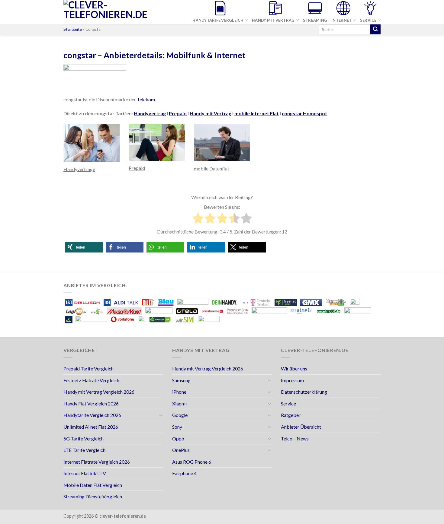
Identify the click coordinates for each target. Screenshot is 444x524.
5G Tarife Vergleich (83, 438)
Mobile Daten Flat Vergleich (92, 485)
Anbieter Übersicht (301, 427)
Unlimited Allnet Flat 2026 (90, 427)
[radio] (198, 219)
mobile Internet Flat (256, 113)
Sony (177, 427)
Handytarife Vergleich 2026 (92, 415)
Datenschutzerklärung (304, 392)
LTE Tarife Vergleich (84, 450)
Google (180, 415)
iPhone (179, 392)
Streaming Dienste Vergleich (92, 496)
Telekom (146, 99)
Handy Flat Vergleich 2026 (91, 403)
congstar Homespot (304, 113)
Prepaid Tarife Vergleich (88, 368)
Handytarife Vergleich (217, 20)
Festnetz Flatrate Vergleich (91, 380)
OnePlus (181, 450)
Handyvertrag (150, 113)
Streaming (315, 20)
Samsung (181, 380)
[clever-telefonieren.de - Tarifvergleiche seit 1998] (116, 12)
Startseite (72, 29)
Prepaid (178, 113)
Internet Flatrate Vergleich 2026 (96, 462)
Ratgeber (291, 415)
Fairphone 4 (184, 473)
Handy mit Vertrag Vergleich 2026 (98, 392)
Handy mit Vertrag (273, 20)
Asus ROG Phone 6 (191, 462)
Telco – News (295, 438)
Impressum (292, 380)
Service (368, 20)
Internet (341, 20)
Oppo (178, 438)
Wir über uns (294, 368)
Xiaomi (179, 403)
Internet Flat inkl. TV (84, 473)
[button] (84, 247)
